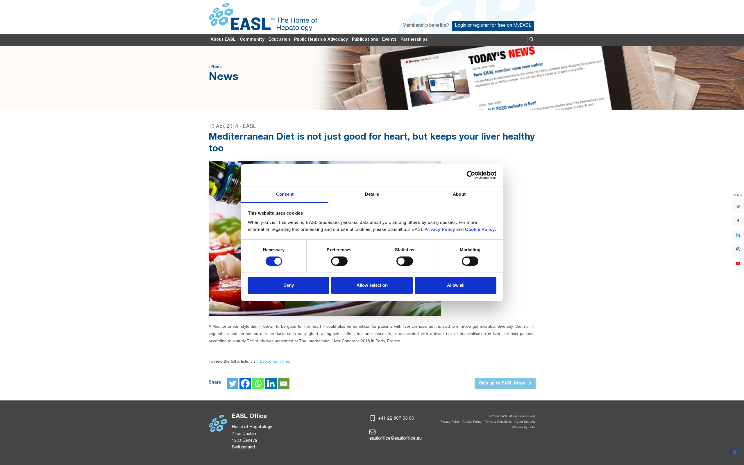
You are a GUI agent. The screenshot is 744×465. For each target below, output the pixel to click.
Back (216, 67)
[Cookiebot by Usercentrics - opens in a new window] (471, 175)
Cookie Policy (472, 421)
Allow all (455, 285)
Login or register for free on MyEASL (493, 26)
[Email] (283, 383)
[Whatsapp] (258, 383)
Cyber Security (525, 421)
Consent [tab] (285, 194)
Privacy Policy (450, 421)
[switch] (339, 261)
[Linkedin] (271, 383)
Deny (288, 285)
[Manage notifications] (734, 452)
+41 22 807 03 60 (395, 418)
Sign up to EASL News (502, 384)
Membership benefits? (426, 26)
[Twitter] (232, 383)
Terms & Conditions (498, 421)
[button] (531, 40)
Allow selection (372, 285)
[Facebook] (245, 383)
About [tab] (459, 194)
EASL (249, 126)
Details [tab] (372, 194)
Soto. (532, 427)
